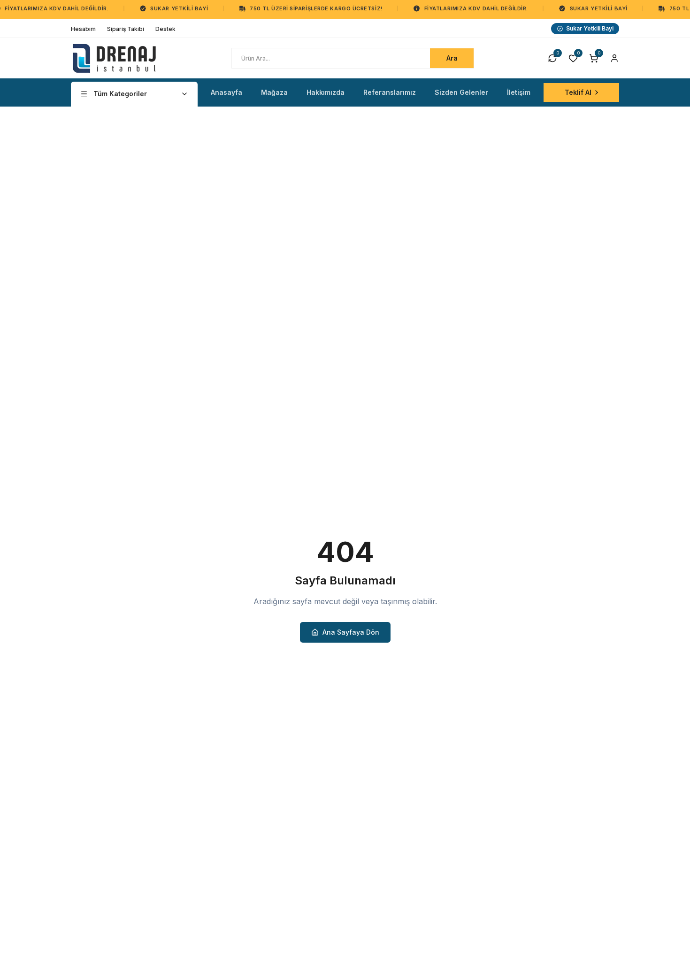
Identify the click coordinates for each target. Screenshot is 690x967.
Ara (452, 58)
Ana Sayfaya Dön (350, 632)
